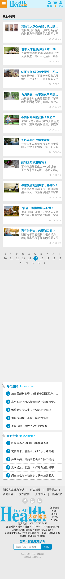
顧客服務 (35, 489)
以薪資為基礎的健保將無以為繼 (30, 443)
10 (5, 258)
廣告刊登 (8, 494)
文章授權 (24, 494)
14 (29, 258)
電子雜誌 (51, 489)
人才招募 (40, 494)
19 (59, 258)
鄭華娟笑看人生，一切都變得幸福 (31, 409)
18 (53, 258)
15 (35, 258)
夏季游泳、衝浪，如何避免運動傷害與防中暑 (38, 467)
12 (17, 258)
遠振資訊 (37, 557)
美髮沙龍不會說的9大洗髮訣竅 (29, 425)
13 (23, 258)
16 (41, 258)
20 (20, 262)
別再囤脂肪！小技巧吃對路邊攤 (30, 417)
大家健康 (23, 514)
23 (39, 262)
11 (11, 258)
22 (33, 262)
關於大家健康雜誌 (13, 489)
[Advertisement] (32, 348)
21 (26, 262)
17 (47, 258)
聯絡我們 (57, 494)
